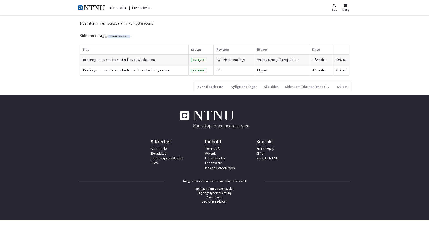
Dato (316, 49)
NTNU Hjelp (265, 148)
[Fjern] (127, 36)
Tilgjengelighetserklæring (214, 193)
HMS (154, 163)
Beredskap (159, 153)
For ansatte (213, 163)
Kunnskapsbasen (112, 23)
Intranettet (87, 23)
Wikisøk (210, 153)
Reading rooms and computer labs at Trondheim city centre (126, 70)
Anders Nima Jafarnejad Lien (277, 60)
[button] (118, 7)
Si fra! (260, 153)
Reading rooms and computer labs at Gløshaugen (119, 60)
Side (86, 49)
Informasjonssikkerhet (167, 158)
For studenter (215, 158)
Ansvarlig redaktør (214, 201)
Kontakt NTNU (267, 158)
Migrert (262, 70)
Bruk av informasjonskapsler (214, 189)
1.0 (218, 70)
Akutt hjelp (159, 148)
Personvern (215, 197)
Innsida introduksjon (220, 168)
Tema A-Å (212, 148)
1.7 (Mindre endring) (230, 60)
